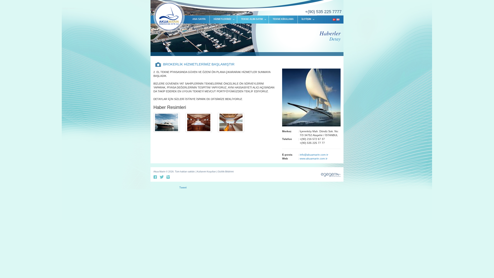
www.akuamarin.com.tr (313, 158)
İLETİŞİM (306, 19)
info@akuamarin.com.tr (314, 154)
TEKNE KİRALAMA (283, 19)
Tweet (183, 187)
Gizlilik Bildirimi (226, 171)
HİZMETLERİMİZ (222, 19)
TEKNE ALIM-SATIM (252, 19)
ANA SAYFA (199, 19)
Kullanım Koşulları (206, 171)
